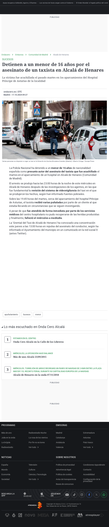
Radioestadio (7, 447)
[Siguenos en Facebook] (89, 495)
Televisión (33, 465)
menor (38, 314)
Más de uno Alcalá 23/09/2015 (29, 356)
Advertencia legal (63, 469)
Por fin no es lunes (37, 442)
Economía (5, 474)
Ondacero (5, 55)
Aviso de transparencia (66, 479)
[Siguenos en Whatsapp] (104, 495)
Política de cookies (64, 474)
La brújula (5, 442)
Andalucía (60, 442)
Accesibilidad (89, 474)
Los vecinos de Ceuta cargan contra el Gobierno (56, 3)
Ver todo (32, 447)
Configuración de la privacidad (91, 480)
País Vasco (88, 442)
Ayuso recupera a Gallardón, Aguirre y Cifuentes (19, 3)
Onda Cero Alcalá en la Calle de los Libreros (38, 341)
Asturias (87, 437)
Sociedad (5, 479)
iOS (42, 496)
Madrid (59, 433)
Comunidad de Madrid (38, 55)
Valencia (59, 447)
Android (27, 496)
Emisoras (19, 55)
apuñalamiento (11, 314)
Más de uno (6, 433)
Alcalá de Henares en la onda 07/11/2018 (36, 374)
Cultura (32, 469)
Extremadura (89, 433)
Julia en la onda (8, 437)
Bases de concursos (65, 484)
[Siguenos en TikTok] (74, 495)
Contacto (87, 469)
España (4, 465)
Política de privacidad (65, 465)
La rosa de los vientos (38, 437)
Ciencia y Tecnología (37, 474)
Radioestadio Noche (37, 433)
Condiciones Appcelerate (94, 465)
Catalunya (60, 437)
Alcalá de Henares (61, 55)
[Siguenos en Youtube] (67, 495)
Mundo (4, 469)
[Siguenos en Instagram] (82, 495)
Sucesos (27, 314)
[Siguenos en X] (96, 495)
